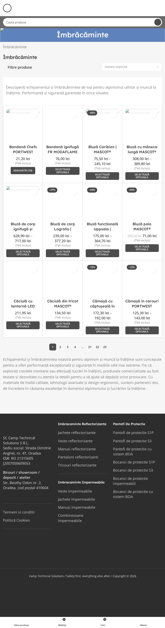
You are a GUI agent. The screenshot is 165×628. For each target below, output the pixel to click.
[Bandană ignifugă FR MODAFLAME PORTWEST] (62, 126)
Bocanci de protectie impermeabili (130, 481)
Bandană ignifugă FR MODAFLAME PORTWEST (62, 152)
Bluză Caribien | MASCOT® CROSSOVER (102, 152)
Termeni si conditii (19, 512)
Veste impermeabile (75, 491)
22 (97, 347)
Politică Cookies (16, 520)
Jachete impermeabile (76, 499)
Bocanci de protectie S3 (133, 470)
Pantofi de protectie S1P (133, 432)
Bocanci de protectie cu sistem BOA (133, 494)
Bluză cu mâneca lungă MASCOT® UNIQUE (142, 152)
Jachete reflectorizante (77, 432)
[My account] (160, 8)
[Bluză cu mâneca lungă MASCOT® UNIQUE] (142, 126)
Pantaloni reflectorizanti (78, 457)
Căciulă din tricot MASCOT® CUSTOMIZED (62, 306)
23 (104, 347)
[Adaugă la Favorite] (34, 114)
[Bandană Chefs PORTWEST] (23, 126)
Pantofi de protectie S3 (132, 440)
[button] (23, 170)
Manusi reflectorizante (77, 449)
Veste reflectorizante (75, 440)
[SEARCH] (157, 22)
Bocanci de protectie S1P (134, 462)
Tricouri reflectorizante (77, 465)
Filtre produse (20, 67)
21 (90, 347)
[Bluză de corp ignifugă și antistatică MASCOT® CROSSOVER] (23, 203)
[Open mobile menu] (7, 8)
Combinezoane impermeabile (70, 518)
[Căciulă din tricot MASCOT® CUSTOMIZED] (62, 280)
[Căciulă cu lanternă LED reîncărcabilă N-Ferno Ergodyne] (23, 280)
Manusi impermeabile (76, 507)
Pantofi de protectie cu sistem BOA (132, 451)
